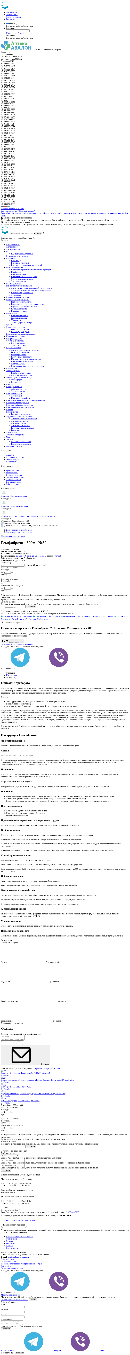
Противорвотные (18, 274)
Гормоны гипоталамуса (21, 302)
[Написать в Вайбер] (59, 666)
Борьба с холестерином (21, 373)
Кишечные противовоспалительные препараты (31, 270)
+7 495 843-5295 (72, 1212)
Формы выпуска (13, 459)
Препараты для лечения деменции (26, 359)
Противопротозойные (20, 398)
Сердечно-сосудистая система (19, 416)
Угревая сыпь (17, 320)
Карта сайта (6, 1266)
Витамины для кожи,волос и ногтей (26, 265)
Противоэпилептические (22, 361)
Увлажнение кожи (19, 318)
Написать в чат (8, 1350)
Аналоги (10, 455)
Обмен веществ (13, 370)
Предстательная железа (21, 444)
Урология (10, 439)
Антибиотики (12, 247)
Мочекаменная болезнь (21, 442)
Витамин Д (16, 260)
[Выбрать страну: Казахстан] (8, 206)
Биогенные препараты (21, 414)
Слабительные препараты (22, 279)
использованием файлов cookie (14, 1299)
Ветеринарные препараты (17, 256)
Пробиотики (16, 272)
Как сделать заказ (13, 482)
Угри (8, 437)
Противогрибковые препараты (19, 405)
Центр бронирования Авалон (19, 530)
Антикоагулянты (18, 423)
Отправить (31, 607)
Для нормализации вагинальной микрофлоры (31, 290)
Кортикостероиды (19, 309)
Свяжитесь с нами (14, 475)
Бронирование (12, 470)
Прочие (9, 409)
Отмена (21, 33)
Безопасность (12, 473)
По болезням (11, 462)
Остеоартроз (16, 380)
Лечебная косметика (15, 341)
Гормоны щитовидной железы (24, 306)
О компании (11, 12)
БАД (8, 251)
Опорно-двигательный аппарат (19, 377)
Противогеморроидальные (17, 403)
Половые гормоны (19, 311)
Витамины (10, 258)
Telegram (57, 1350)
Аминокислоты (13, 244)
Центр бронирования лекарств (19, 1236)
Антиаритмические (19, 421)
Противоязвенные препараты (24, 277)
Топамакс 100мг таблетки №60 (14, 506)
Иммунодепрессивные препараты (20, 334)
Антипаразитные (13, 249)
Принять (33, 1300)
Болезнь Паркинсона (20, 352)
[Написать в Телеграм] (20, 666)
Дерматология (12, 313)
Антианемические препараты (24, 419)
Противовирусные (14, 393)
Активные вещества (15, 457)
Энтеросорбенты (18, 281)
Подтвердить (11, 33)
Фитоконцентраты (14, 446)
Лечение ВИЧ (17, 396)
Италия (57, 556)
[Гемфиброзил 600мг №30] (13, 536)
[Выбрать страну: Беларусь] (5, 206)
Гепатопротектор (13, 283)
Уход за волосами (18, 345)
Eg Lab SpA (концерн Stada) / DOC (31, 556)
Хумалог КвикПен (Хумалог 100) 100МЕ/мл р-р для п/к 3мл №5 (28, 516)
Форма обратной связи (13, 1268)
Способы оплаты (13, 17)
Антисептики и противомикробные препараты (31, 288)
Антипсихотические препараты (25, 350)
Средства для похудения (21, 375)
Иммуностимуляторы (15, 336)
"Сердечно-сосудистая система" (47, 1068)
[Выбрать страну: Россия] (2, 206)
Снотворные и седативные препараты (27, 366)
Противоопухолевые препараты (20, 407)
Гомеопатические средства (17, 297)
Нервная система (13, 348)
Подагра (9, 384)
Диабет (9, 325)
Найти (39, 233)
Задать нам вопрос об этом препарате (17, 644)
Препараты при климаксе (22, 293)
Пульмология (12, 412)
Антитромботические (20, 426)
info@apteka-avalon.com (18, 1257)
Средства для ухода (19, 343)
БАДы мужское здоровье (22, 254)
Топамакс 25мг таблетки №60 (14, 496)
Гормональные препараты (17, 299)
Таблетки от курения (15, 435)
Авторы (9, 1246)
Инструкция (11, 675)
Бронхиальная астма (20, 329)
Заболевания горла (19, 389)
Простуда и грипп (14, 387)
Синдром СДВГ (18, 364)
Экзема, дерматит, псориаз (22, 322)
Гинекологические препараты (19, 286)
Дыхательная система (15, 327)
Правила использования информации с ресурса (21, 1264)
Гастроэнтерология (14, 267)
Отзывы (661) (12, 14)
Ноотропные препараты (21, 357)
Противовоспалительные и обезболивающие (25, 400)
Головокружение (18, 354)
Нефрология (11, 368)
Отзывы (9, 1241)
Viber (101, 1350)
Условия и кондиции (15, 477)
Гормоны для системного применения (27, 304)
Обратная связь (12, 484)
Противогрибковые (19, 315)
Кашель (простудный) (20, 332)
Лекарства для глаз (14, 338)
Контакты (10, 19)
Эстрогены (16, 295)
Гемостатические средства (22, 428)
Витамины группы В (20, 263)
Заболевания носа (19, 391)
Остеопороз (16, 382)
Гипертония (16, 430)
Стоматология (12, 432)
